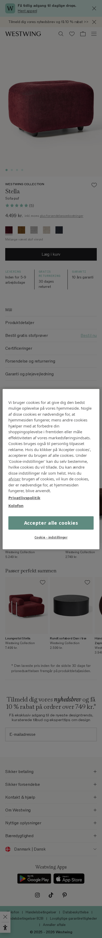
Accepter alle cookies (51, 522)
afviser (14, 478)
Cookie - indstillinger (51, 537)
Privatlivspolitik (24, 497)
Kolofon (16, 505)
